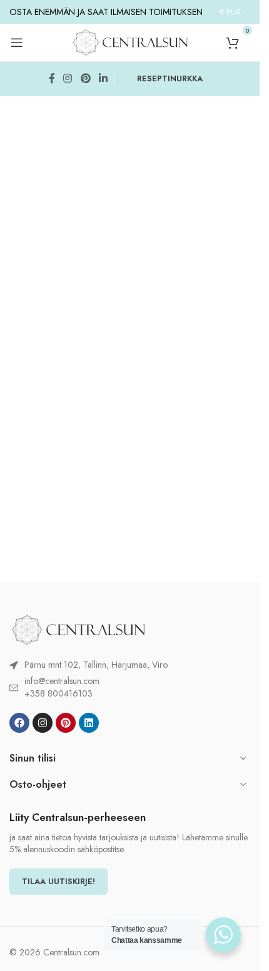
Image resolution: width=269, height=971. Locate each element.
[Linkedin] (89, 723)
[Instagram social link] (67, 79)
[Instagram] (43, 723)
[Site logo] (130, 41)
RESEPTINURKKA (170, 78)
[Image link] (78, 628)
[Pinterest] (66, 723)
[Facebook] (19, 723)
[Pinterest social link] (85, 79)
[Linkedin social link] (102, 79)
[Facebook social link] (51, 79)
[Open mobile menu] (16, 42)
